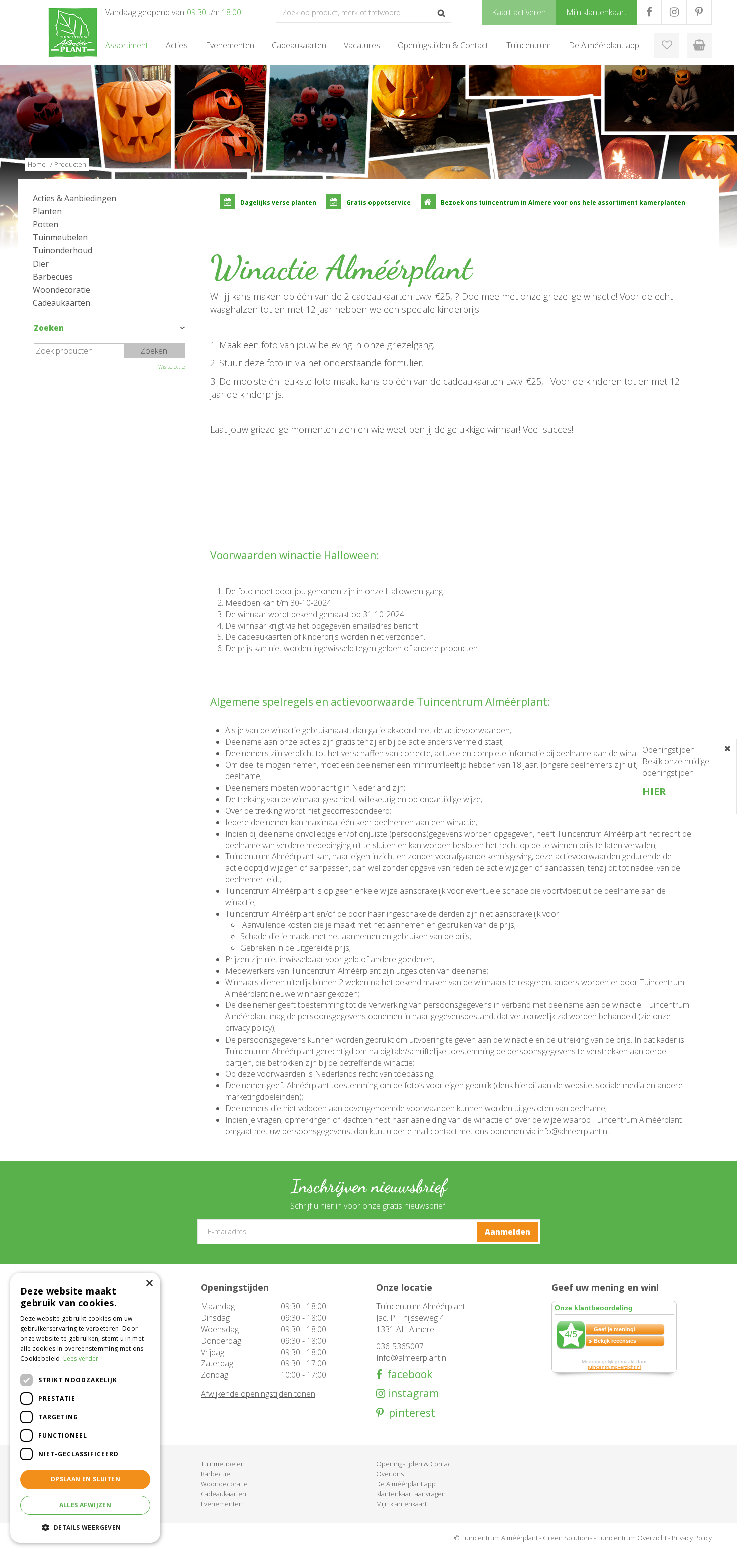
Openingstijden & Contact (414, 1464)
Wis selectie (171, 366)
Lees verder (80, 1358)
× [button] (149, 1283)
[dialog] (85, 1408)
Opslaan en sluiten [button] (85, 1479)
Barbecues (53, 277)
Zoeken (49, 328)
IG (674, 12)
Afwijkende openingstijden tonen (258, 1393)
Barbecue (215, 1474)
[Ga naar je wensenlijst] (667, 45)
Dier (41, 264)
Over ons (390, 1474)
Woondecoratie (61, 290)
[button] (85, 1527)
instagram (412, 1393)
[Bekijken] (699, 45)
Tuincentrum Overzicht (632, 1537)
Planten (47, 211)
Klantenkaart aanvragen (411, 1494)
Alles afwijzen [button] (85, 1505)
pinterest (409, 1413)
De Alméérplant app (406, 1484)
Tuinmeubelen (60, 237)
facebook (407, 1374)
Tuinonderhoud (62, 250)
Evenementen (222, 1504)
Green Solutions (567, 1537)
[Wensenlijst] (666, 45)
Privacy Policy (692, 1537)
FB (649, 12)
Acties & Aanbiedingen (74, 198)
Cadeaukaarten (61, 303)
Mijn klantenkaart (401, 1504)
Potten (45, 224)
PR (699, 12)
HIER (654, 791)
